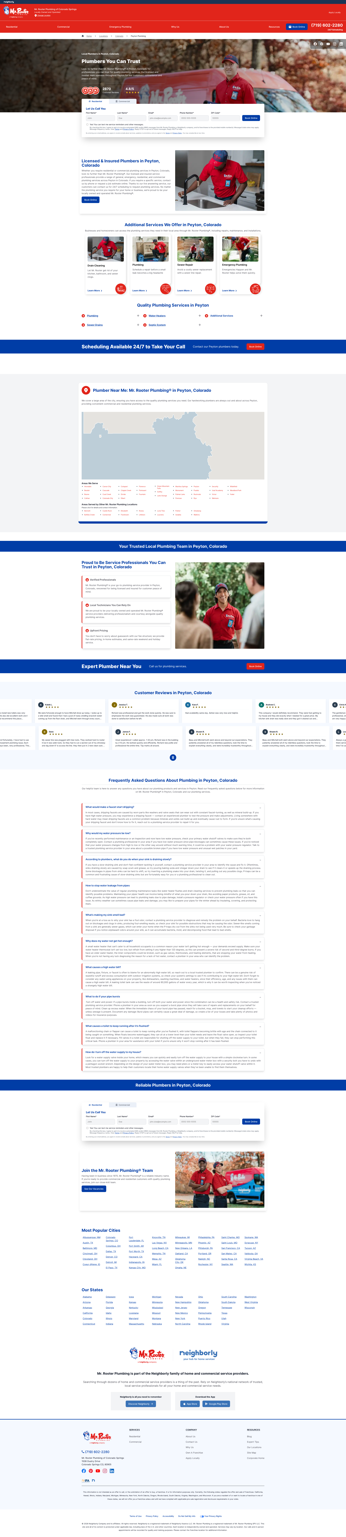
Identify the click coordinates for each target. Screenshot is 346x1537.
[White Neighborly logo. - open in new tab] (9, 2)
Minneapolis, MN (183, 1242)
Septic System (157, 324)
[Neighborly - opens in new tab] (93, 1480)
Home (89, 36)
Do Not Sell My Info (186, 1516)
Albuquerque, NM (91, 1237)
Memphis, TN (158, 1253)
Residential (11, 26)
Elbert (123, 498)
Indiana (109, 1323)
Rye (195, 498)
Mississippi (157, 1307)
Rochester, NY (205, 1264)
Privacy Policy (128, 129)
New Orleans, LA (183, 1248)
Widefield (233, 486)
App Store (191, 1404)
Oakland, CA (181, 1253)
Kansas (132, 1302)
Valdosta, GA (251, 1253)
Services (134, 1429)
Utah (223, 1318)
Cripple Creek (126, 490)
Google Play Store (217, 1404)
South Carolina (229, 1296)
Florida (109, 1302)
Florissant (142, 490)
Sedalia (178, 515)
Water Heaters (157, 315)
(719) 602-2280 (327, 25)
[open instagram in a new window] (334, 44)
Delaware (110, 1296)
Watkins (197, 515)
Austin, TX (88, 1242)
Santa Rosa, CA (229, 1259)
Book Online (298, 26)
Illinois (109, 1318)
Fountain (142, 494)
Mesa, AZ (157, 1259)
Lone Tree (161, 511)
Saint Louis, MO (229, 1242)
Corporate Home (255, 1458)
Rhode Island (204, 1323)
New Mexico (181, 1313)
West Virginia (251, 1302)
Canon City (107, 486)
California (88, 1313)
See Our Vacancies (94, 1188)
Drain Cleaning (96, 265)
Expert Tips (253, 1441)
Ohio (200, 1296)
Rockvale (197, 494)
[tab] (95, 101)
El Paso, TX (111, 1267)
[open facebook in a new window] (315, 44)
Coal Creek (107, 494)
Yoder (232, 494)
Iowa (131, 1296)
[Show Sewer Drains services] (138, 325)
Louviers (160, 515)
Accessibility (168, 1516)
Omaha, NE (181, 1267)
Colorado (119, 36)
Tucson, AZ (250, 1248)
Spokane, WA (251, 1237)
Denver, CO (111, 1256)
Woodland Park (235, 490)
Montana (156, 1318)
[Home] (83, 36)
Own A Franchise (194, 1452)
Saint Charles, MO (230, 1237)
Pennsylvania (205, 1313)
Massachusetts (136, 1323)
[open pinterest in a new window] (321, 44)
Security (215, 486)
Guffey (159, 492)
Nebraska (157, 1323)
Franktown (125, 515)
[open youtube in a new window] (328, 44)
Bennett (87, 511)
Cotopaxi (124, 486)
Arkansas (87, 1307)
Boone (86, 494)
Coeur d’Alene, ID (91, 1264)
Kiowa (141, 511)
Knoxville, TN (158, 1237)
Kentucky (133, 1307)
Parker (177, 511)
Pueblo (196, 490)
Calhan (87, 498)
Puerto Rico (204, 1318)
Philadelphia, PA (206, 1237)
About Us (224, 26)
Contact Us (191, 1441)
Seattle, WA (227, 1264)
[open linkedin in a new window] (341, 44)
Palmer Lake (180, 494)
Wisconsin (249, 1307)
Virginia (225, 1323)
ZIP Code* (215, 113)
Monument (179, 490)
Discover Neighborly (141, 1404)
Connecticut (89, 1323)
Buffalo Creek (89, 515)
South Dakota (228, 1302)
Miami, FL (157, 1264)
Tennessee (226, 1307)
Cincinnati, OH (90, 1253)
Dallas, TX (111, 1251)
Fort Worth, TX (136, 1251)
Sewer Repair (185, 264)
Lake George (162, 496)
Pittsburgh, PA (205, 1248)
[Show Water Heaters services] (200, 316)
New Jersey (181, 1307)
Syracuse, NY (251, 1242)
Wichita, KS (250, 1264)
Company (191, 1429)
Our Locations (254, 1447)
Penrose (178, 498)
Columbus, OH (113, 1246)
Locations (103, 36)
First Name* (91, 113)
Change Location (43, 15)
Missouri (156, 1313)
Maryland (133, 1318)
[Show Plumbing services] (138, 316)
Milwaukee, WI (182, 1237)
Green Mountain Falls (163, 487)
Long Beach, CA (160, 1248)
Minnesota (157, 1302)
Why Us (175, 26)
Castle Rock (107, 511)
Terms (117, 129)
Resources (274, 26)
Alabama (87, 1296)
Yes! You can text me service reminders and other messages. (117, 124)
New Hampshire (183, 1302)
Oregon (202, 1307)
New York (180, 1318)
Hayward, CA (135, 1256)
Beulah (87, 490)
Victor (214, 494)
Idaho (109, 1313)
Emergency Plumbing (120, 26)
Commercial (63, 26)
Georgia (110, 1307)
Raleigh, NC (204, 1259)
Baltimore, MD (90, 1248)
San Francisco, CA (230, 1248)
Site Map (251, 1452)
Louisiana (134, 1313)
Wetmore (215, 498)
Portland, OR (204, 1253)
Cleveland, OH (90, 1259)
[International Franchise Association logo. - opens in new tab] (86, 1481)
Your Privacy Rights (213, 1516)
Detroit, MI (111, 1262)
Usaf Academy (217, 490)
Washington (250, 1296)
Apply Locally (335, 12)
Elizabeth (124, 511)
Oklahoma (203, 1302)
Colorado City (108, 498)
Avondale (87, 486)
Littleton (142, 515)
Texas (224, 1313)
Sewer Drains (95, 324)
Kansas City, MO (137, 1267)
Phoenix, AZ (204, 1242)
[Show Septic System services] (200, 325)
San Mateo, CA (229, 1253)
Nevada (179, 1296)
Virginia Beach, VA (253, 1259)
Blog (249, 1436)
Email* (151, 113)
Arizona (87, 1302)
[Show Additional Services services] (261, 316)
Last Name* (122, 113)
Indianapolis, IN (136, 1262)
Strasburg (197, 511)
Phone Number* (187, 113)
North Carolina (182, 1323)
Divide (123, 494)
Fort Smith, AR (136, 1246)
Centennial (107, 515)
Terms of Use (136, 1516)
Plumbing (138, 264)
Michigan (156, 1296)
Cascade (106, 490)
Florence (142, 486)
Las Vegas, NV (159, 1242)
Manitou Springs (181, 486)
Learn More (94, 290)
